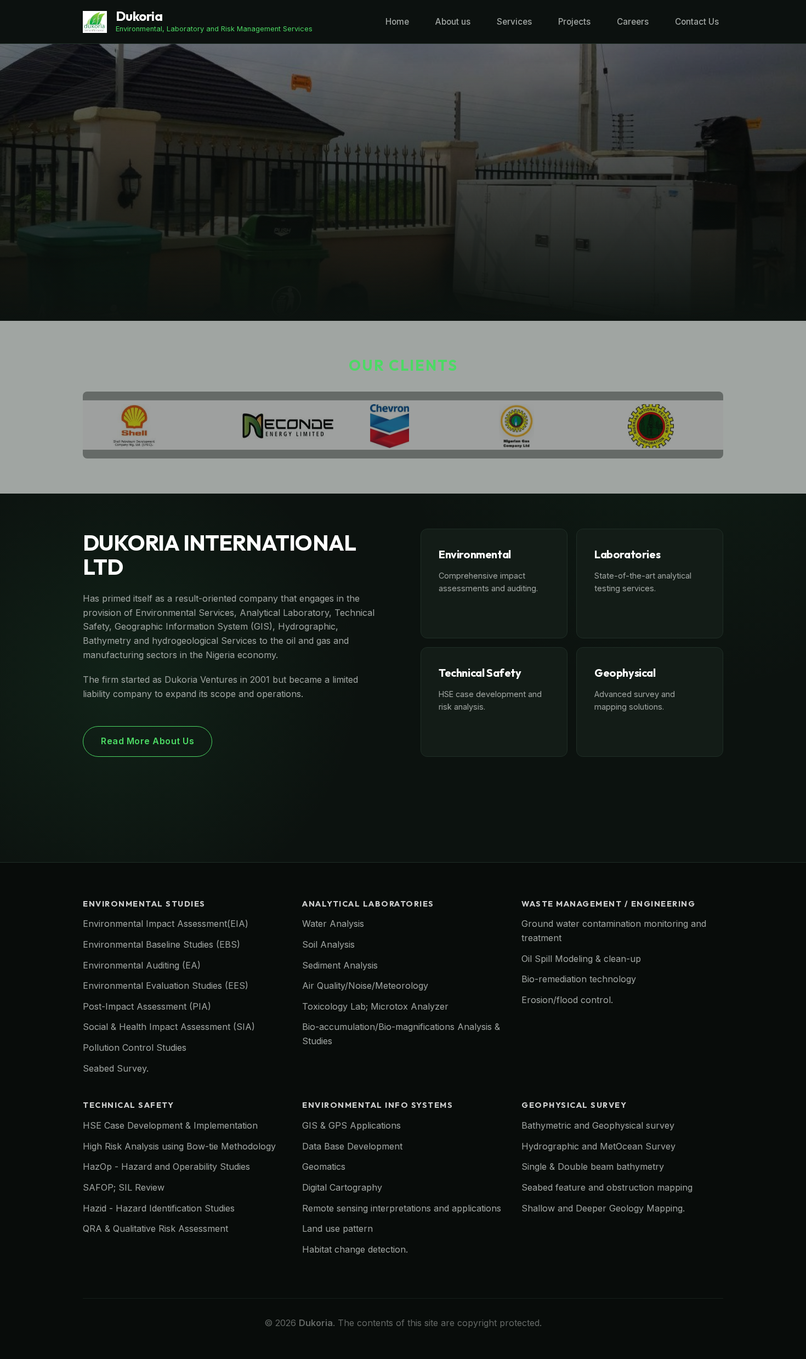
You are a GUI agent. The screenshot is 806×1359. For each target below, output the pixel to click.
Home (397, 21)
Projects (574, 21)
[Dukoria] (95, 21)
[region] (403, 182)
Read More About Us (147, 740)
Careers (633, 21)
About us (452, 21)
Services (514, 21)
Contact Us (697, 21)
